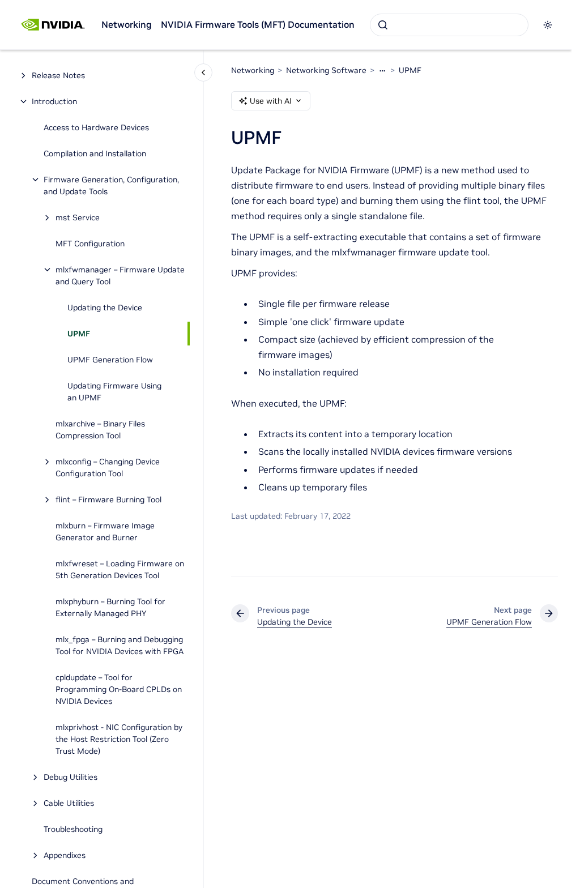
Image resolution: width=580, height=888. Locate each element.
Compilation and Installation (95, 153)
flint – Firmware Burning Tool (108, 499)
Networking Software (326, 70)
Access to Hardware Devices (96, 127)
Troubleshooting (73, 829)
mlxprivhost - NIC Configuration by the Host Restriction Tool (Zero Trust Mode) (119, 739)
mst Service (78, 217)
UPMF (78, 333)
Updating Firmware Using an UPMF (114, 392)
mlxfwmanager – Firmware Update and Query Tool (120, 275)
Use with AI (271, 101)
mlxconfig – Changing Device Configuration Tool (108, 467)
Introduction (54, 101)
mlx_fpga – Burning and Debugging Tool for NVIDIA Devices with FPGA (120, 645)
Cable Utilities (69, 803)
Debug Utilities (70, 777)
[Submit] (383, 25)
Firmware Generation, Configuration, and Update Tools (111, 185)
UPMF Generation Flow (110, 360)
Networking (126, 24)
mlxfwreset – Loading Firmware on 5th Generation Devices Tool (120, 569)
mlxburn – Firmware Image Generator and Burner (105, 531)
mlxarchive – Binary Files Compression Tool (100, 430)
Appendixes (65, 855)
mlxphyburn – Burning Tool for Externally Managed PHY (110, 607)
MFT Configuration (90, 243)
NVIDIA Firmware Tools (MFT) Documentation (258, 24)
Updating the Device (104, 307)
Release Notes (58, 75)
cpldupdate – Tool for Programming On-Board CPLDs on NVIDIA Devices (119, 689)
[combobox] (449, 25)
